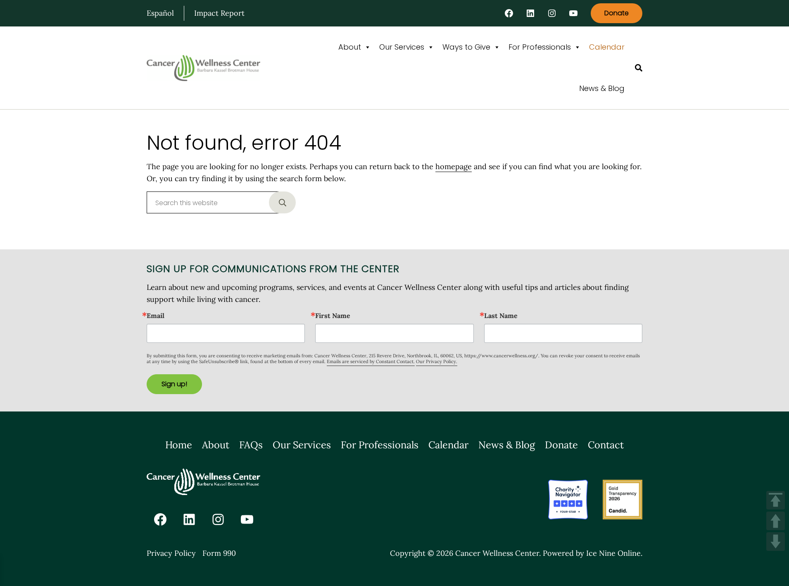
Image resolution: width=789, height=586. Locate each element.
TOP (775, 500)
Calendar (607, 47)
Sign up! (174, 384)
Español (160, 13)
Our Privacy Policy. (436, 361)
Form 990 (219, 553)
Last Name (501, 315)
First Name (332, 315)
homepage (453, 166)
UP (775, 521)
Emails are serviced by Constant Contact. (371, 361)
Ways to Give (466, 47)
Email (155, 315)
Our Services (401, 47)
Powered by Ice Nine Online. (592, 553)
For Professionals (540, 47)
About (349, 47)
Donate (616, 13)
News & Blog (602, 88)
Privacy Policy (171, 553)
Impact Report (219, 13)
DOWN (775, 541)
